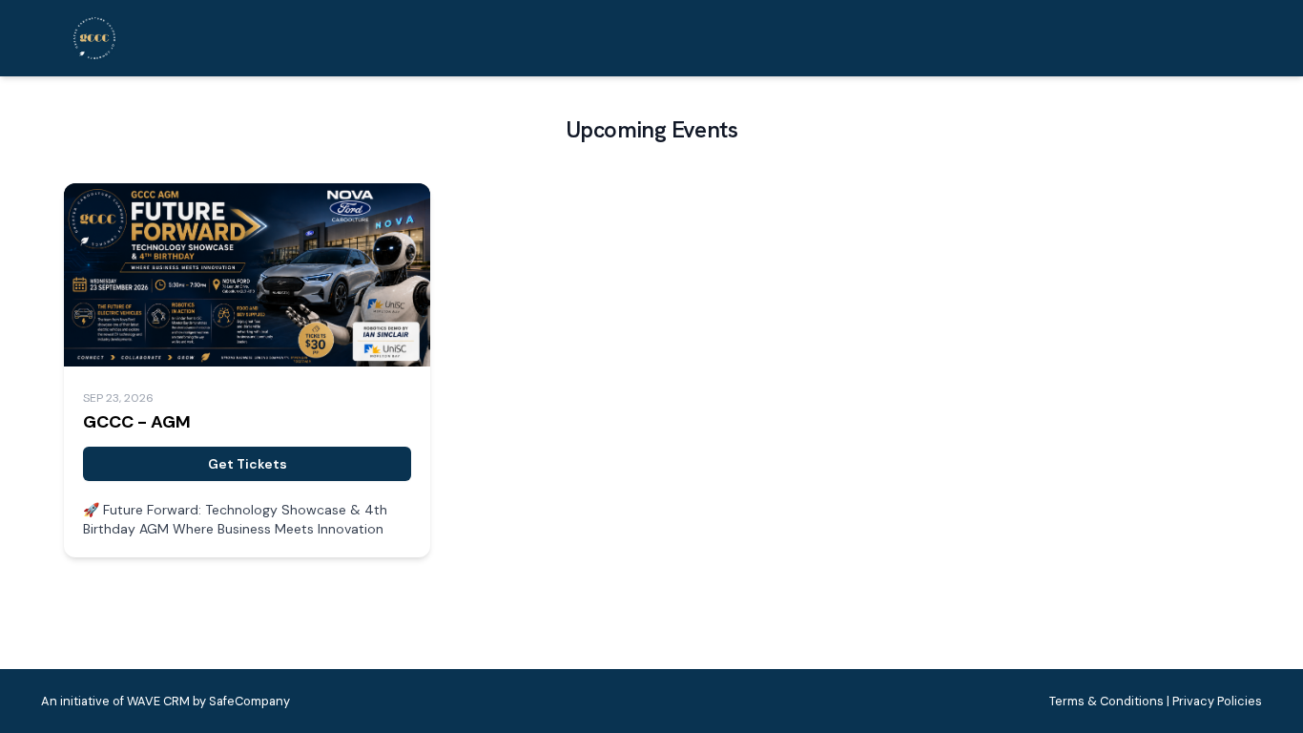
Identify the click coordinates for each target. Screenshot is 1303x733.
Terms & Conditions (1106, 701)
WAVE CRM (158, 701)
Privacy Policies (1217, 701)
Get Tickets (247, 463)
